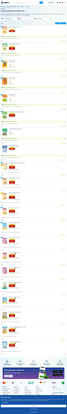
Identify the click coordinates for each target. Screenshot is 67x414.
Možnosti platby (5, 390)
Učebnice (22, 6)
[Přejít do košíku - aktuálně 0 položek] (65, 2)
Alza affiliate (38, 394)
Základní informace (28, 392)
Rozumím (33, 405)
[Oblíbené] (60, 2)
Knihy (18, 6)
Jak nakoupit (16, 392)
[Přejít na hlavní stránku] (5, 2)
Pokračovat (28, 15)
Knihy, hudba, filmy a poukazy (11, 6)
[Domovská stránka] (1, 6)
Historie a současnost (28, 394)
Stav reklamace (16, 390)
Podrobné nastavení (33, 409)
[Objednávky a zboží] (57, 2)
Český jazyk (27, 6)
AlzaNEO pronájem (39, 390)
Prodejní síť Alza (5, 394)
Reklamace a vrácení (6, 392)
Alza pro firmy (38, 388)
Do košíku (64, 41)
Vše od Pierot (3, 8)
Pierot (4, 6)
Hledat (41, 2)
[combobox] (26, 3)
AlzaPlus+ (37, 392)
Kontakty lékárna (27, 390)
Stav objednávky (16, 388)
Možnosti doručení (6, 388)
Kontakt (26, 388)
